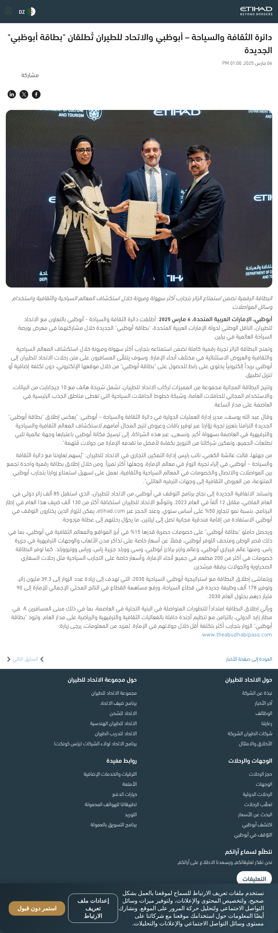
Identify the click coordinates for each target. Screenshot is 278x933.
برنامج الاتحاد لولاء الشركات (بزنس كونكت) (95, 743)
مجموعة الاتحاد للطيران (114, 692)
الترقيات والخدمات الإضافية (110, 773)
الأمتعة (129, 783)
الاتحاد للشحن (123, 712)
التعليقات (254, 878)
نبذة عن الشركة (257, 692)
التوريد (131, 814)
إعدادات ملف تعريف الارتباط (93, 908)
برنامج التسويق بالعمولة (113, 824)
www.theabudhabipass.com (237, 634)
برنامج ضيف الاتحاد (118, 702)
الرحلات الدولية (257, 793)
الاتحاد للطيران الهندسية (113, 723)
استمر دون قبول (36, 908)
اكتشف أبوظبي (257, 824)
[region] (139, 908)
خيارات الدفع (124, 793)
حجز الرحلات (260, 773)
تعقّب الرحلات (258, 804)
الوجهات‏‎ (264, 783)
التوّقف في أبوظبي (253, 834)
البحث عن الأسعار (255, 814)
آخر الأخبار (263, 702)
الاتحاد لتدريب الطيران (116, 733)
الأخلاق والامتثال (255, 743)
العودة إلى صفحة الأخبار (249, 658)
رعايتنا (266, 723)
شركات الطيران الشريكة (250, 733)
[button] (27, 11)
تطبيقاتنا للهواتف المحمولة (111, 804)
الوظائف (264, 712)
